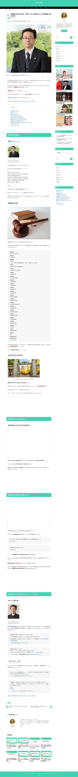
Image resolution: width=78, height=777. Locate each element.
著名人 (59, 60)
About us (28, 773)
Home (25, 773)
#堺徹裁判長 (15, 640)
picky (12, 726)
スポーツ (59, 51)
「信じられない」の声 (15, 125)
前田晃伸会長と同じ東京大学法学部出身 (18, 119)
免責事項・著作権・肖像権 (49, 773)
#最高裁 (11, 688)
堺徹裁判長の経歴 (14, 114)
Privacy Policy (33, 773)
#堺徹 (11, 640)
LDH (58, 46)
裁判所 (14, 339)
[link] (21, 726)
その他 (59, 53)
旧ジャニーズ (60, 177)
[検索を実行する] (71, 37)
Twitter (14, 541)
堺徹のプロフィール (14, 112)
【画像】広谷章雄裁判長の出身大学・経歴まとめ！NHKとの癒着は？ (21, 101)
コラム (59, 48)
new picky (39, 2)
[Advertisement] (28, 404)
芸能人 (9, 702)
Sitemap (42, 773)
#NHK (41, 638)
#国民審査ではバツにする (32, 652)
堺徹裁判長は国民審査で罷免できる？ (18, 120)
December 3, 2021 (24, 642)
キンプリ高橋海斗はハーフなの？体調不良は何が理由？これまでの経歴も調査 (64, 143)
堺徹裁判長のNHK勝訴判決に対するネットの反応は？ (21, 122)
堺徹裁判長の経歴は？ (60, 190)
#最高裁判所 (45, 638)
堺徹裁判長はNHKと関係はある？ (17, 117)
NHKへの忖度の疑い (14, 124)
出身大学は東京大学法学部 (15, 115)
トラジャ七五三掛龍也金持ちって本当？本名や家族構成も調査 (64, 136)
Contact (64, 30)
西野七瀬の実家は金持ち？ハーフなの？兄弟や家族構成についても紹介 (64, 139)
